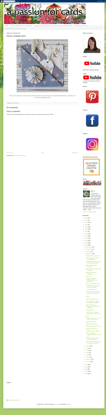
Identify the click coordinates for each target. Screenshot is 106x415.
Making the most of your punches (42, 25)
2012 (86, 367)
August (88, 346)
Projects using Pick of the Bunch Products (63, 25)
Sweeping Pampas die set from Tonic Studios (92, 338)
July (87, 348)
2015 (86, 242)
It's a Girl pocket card (91, 289)
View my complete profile (89, 211)
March (88, 357)
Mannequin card (90, 310)
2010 (86, 371)
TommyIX (56, 404)
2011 (86, 369)
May (87, 352)
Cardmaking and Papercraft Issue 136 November (93, 262)
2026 (86, 218)
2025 (86, 220)
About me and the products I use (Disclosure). (21, 25)
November (89, 249)
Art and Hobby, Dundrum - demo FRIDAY (93, 258)
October (88, 251)
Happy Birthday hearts (91, 324)
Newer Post (10, 152)
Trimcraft (23, 95)
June (87, 350)
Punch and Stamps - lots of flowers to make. (15, 28)
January (88, 361)
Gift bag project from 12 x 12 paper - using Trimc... (93, 318)
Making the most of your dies (82, 25)
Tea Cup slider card (91, 321)
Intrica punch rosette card (92, 283)
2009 (86, 373)
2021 (86, 229)
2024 (86, 222)
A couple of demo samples (93, 330)
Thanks (88, 296)
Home (6, 25)
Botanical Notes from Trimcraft (91, 266)
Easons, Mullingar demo (92, 299)
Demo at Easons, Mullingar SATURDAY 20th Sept (93, 302)
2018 (86, 236)
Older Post (75, 152)
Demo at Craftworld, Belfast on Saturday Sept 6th (93, 342)
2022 (86, 227)
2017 (86, 238)
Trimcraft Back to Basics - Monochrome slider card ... (93, 313)
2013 (86, 364)
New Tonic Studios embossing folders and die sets (93, 334)
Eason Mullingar (46, 95)
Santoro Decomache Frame (93, 326)
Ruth (14, 103)
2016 (86, 240)
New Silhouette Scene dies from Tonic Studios (93, 286)
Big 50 (87, 315)
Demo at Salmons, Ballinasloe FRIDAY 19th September (93, 306)
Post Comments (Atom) (20, 155)
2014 (86, 245)
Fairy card (88, 276)
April (87, 355)
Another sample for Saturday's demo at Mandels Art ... (91, 280)
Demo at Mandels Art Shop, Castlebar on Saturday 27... (93, 293)
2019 (86, 233)
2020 (86, 231)
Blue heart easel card (91, 328)
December (89, 247)
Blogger (69, 404)
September (89, 253)
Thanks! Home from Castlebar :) (91, 273)
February (88, 359)
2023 (86, 224)
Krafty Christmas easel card (93, 255)
